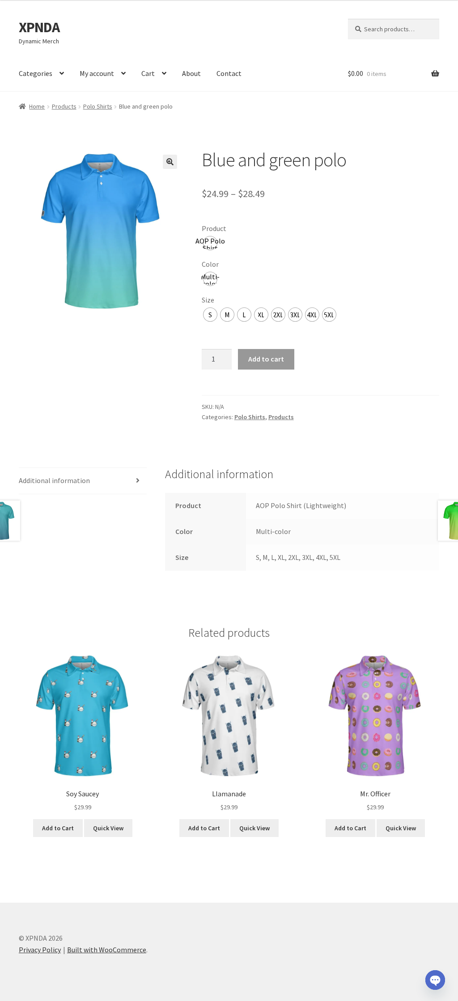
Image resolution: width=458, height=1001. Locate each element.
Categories (35, 73)
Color (210, 264)
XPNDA (39, 27)
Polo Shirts (97, 106)
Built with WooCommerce (106, 949)
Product (214, 228)
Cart (148, 73)
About (191, 73)
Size (208, 299)
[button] (170, 162)
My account (97, 73)
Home (37, 106)
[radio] (210, 243)
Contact (229, 73)
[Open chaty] (435, 980)
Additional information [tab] (54, 480)
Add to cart (266, 358)
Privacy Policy (40, 949)
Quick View (108, 828)
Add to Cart (58, 828)
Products (64, 106)
